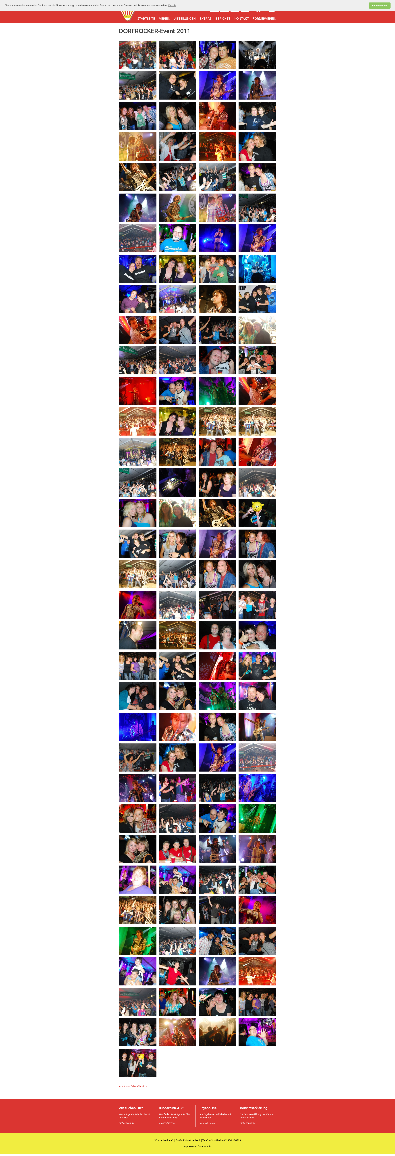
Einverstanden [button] (379, 5)
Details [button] (172, 5)
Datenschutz (204, 1146)
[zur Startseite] (128, 12)
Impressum (190, 1146)
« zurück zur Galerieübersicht (133, 1086)
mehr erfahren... (207, 1122)
